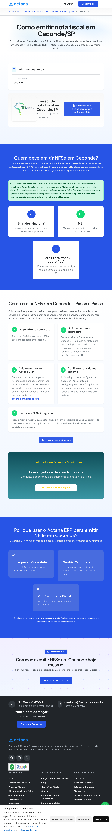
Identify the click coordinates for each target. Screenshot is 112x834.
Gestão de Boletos (83, 799)
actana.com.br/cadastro (25, 398)
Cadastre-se (88, 4)
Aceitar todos (101, 819)
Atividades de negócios (20, 791)
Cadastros (79, 778)
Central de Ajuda (50, 787)
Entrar (70, 4)
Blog (43, 782)
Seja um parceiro (17, 795)
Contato (45, 791)
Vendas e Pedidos (83, 782)
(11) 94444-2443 (30, 702)
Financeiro (79, 791)
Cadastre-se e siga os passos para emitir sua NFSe (82, 109)
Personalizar (84, 819)
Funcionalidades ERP (19, 782)
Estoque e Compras (84, 787)
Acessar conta (15, 803)
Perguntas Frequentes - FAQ (55, 778)
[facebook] (11, 758)
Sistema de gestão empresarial (51, 797)
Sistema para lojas (50, 803)
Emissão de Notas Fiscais (87, 795)
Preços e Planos (16, 787)
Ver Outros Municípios (57, 487)
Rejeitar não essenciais (62, 819)
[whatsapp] (27, 758)
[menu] (102, 4)
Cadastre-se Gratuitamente (58, 440)
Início (11, 778)
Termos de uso (29, 830)
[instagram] (19, 758)
